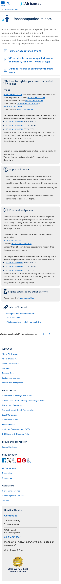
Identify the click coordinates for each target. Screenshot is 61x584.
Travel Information (10, 363)
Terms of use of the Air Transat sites (18, 410)
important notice (26, 298)
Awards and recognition (12, 382)
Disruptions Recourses (12, 405)
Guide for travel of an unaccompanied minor (31, 70)
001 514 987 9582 (12, 537)
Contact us (7, 477)
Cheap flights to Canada (13, 495)
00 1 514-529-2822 (14, 121)
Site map (6, 500)
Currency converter (11, 490)
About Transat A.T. (10, 358)
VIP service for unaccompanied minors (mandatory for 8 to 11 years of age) (31, 59)
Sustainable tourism (11, 378)
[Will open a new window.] (4, 460)
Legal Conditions (9, 414)
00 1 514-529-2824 (14, 129)
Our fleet (6, 368)
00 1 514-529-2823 (14, 125)
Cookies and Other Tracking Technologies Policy (23, 400)
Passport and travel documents (21, 313)
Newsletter (7, 473)
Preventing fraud (9, 447)
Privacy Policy (8, 424)
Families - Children (12, 9)
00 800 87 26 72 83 (36, 97)
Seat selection (13, 317)
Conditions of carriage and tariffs (17, 395)
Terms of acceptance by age (25, 50)
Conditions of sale (10, 419)
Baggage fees (8, 373)
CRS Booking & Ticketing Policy (16, 434)
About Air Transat (9, 354)
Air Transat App (9, 468)
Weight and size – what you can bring (24, 322)
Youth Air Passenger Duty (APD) (16, 429)
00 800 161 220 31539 (21, 243)
